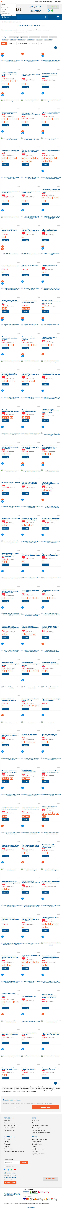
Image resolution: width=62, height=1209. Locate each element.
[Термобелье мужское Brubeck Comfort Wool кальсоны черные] (31, 542)
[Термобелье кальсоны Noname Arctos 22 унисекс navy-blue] (51, 100)
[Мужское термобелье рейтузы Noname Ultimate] (31, 178)
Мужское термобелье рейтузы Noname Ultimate (31, 191)
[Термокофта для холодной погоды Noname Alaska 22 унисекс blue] (11, 361)
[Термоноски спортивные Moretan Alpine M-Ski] (31, 289)
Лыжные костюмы (9, 1123)
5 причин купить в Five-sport (41, 1132)
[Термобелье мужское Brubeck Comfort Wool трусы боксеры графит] (11, 722)
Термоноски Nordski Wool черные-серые (49, 266)
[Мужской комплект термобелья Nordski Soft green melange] (31, 651)
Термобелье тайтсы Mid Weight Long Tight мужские (51, 699)
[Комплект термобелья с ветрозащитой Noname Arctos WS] (51, 651)
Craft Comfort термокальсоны (10, 265)
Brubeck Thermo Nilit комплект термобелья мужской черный (51, 519)
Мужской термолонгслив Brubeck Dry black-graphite (9, 771)
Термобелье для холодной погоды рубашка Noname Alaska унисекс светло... (49, 230)
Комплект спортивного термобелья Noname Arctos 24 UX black (30, 627)
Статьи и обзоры (9, 1149)
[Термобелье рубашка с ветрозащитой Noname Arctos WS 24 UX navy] (31, 434)
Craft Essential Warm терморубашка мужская (9, 699)
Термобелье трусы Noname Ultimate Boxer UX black (30, 1068)
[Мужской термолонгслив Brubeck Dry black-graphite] (11, 759)
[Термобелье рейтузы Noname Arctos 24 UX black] (31, 578)
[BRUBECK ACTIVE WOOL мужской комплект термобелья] (11, 470)
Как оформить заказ (38, 1149)
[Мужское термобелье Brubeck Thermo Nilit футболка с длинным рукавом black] (11, 542)
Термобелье (7, 1120)
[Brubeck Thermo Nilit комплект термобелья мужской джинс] (51, 869)
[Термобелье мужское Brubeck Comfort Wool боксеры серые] (51, 1021)
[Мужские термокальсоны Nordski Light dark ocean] (31, 982)
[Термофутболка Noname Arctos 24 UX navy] (31, 944)
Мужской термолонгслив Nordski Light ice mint (49, 807)
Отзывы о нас (36, 1123)
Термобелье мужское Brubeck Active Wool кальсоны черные (30, 845)
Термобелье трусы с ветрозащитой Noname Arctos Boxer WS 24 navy (30, 919)
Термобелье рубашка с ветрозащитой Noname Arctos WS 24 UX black (10, 447)
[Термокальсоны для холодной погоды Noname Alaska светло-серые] (51, 178)
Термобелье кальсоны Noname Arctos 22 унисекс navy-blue (51, 112)
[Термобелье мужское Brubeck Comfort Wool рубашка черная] (11, 833)
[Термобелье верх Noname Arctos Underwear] (51, 325)
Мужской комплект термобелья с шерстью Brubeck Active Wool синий (51, 302)
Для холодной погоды (34, 37)
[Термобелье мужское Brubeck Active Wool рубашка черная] (51, 542)
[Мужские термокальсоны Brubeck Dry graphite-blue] (31, 722)
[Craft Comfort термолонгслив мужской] (31, 254)
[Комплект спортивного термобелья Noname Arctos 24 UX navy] (11, 982)
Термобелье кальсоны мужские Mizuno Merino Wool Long (10, 919)
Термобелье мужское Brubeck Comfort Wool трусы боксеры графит (10, 735)
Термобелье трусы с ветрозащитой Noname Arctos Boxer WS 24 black (50, 411)
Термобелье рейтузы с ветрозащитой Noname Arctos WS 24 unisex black (10, 591)
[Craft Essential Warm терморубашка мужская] (11, 687)
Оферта (6, 1146)
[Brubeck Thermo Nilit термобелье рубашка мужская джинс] (31, 869)
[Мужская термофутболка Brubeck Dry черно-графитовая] (11, 869)
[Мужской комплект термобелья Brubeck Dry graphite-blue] (31, 759)
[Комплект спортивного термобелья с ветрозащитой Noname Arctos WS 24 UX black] (11, 615)
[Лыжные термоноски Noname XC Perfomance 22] (31, 687)
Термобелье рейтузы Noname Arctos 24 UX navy (50, 918)
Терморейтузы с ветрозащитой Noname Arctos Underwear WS (30, 374)
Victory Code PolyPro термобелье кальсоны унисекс (31, 113)
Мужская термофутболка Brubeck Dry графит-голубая (10, 1068)
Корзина (34, 1146)
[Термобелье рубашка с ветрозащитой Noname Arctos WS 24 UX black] (11, 434)
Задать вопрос (36, 1141)
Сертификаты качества (39, 1130)
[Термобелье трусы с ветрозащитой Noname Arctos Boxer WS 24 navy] (31, 906)
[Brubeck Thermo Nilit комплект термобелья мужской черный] (51, 507)
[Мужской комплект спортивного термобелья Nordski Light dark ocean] (51, 982)
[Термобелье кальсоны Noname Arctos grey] (11, 507)
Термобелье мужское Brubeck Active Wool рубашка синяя (10, 808)
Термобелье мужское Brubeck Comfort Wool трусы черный (10, 1033)
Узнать (24, 1162)
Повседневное (52, 37)
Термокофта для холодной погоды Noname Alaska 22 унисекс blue (9, 374)
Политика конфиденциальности (14, 1151)
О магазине (35, 1120)
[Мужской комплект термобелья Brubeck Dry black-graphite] (11, 651)
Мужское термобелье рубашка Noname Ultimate (11, 191)
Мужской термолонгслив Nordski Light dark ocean (29, 410)
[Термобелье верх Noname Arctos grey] (31, 1021)
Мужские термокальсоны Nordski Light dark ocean (29, 995)
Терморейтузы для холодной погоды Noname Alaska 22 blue (11, 151)
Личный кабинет (37, 1144)
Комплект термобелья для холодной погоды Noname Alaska (9, 74)
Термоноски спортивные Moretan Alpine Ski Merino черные (9, 230)
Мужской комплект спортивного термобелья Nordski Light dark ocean (49, 996)
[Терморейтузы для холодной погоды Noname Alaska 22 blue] (11, 138)
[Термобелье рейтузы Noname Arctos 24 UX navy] (51, 906)
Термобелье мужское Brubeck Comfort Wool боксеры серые (51, 1033)
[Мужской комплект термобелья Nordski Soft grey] (11, 398)
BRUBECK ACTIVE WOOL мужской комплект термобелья (11, 483)
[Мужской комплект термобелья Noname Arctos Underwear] (11, 325)
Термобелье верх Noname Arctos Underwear (49, 337)
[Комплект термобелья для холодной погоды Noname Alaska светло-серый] (31, 470)
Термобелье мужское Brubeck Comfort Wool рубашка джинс (30, 808)
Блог (2, 6)
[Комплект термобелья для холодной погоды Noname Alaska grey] (51, 61)
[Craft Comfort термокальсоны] (11, 254)
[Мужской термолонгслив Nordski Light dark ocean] (31, 398)
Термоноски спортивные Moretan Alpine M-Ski (29, 301)
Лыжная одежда (9, 1130)
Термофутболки (48, 39)
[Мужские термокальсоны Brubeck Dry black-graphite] (31, 507)
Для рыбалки (24, 37)
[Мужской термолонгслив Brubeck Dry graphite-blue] (51, 722)
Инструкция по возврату (39, 1139)
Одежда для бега (9, 1127)
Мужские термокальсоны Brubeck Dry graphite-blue (29, 735)
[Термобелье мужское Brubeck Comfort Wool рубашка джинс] (31, 795)
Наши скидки (36, 1127)
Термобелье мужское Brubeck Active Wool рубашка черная (51, 554)
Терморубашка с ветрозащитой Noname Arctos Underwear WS (50, 483)
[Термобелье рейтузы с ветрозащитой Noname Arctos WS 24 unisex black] (11, 578)
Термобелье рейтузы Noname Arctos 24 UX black (30, 591)
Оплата (3, 11)
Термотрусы (39, 39)
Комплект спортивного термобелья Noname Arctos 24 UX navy (10, 995)
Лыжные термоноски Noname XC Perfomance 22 (30, 699)
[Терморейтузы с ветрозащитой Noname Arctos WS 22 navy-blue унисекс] (31, 217)
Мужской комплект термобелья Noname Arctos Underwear (10, 338)
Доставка (3, 9)
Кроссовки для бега (10, 1125)
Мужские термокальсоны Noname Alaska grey (9, 112)
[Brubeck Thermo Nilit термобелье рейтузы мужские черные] (51, 361)
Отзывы (3, 4)
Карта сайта (35, 1151)
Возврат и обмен (5, 7)
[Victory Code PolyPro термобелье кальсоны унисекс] (31, 100)
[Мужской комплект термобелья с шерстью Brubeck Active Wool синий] (51, 289)
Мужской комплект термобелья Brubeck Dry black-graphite (11, 664)
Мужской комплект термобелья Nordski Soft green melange (31, 664)
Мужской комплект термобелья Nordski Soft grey (10, 410)
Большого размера (14, 37)
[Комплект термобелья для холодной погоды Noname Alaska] (11, 61)
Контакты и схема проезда (8, 15)
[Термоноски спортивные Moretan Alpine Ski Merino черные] (11, 217)
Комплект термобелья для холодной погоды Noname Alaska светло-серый (29, 483)
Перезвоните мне (53, 6)
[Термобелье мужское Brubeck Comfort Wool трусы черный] (11, 1021)
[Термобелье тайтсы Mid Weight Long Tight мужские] (51, 687)
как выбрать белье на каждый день (21, 31)
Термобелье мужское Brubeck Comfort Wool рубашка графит (51, 771)
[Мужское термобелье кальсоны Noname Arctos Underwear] (31, 325)
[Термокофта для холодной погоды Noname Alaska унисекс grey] (11, 289)
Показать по (34, 43)
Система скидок (5, 13)
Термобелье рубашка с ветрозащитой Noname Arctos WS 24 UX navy (30, 447)
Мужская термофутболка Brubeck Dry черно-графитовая (11, 882)
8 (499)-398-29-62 (35, 10)
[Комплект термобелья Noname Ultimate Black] (31, 61)
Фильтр (4, 43)
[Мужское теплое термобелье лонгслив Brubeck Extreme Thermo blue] (51, 615)
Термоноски (13, 39)
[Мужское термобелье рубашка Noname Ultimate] (11, 178)
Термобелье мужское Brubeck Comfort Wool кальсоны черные (31, 554)
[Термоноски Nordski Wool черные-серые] (51, 254)
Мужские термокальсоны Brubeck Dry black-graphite (29, 519)
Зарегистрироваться (38, 1153)
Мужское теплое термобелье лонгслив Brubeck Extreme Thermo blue (50, 627)
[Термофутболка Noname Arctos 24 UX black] (51, 578)
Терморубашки (30, 39)
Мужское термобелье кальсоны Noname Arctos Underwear (29, 338)
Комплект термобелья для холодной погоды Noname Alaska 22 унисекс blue (49, 447)
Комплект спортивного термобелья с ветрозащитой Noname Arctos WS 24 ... (10, 627)
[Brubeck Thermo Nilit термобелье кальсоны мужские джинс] (51, 833)
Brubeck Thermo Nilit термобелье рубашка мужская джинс (31, 882)
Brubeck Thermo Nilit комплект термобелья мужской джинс (51, 882)
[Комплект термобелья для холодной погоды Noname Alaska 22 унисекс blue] (51, 434)
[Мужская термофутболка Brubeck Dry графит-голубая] (11, 1056)
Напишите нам (11, 1182)
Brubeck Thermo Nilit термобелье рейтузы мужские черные (51, 374)
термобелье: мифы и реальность (41, 29)
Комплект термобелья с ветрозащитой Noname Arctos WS (50, 664)
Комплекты (44, 37)
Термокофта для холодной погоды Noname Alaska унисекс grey (11, 302)
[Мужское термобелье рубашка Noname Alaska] (51, 138)
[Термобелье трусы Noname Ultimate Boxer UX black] (31, 1056)
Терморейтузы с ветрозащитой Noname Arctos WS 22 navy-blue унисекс (30, 230)
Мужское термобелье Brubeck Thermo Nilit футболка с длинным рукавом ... (10, 555)
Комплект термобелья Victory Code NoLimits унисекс (50, 1068)
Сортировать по (11, 43)
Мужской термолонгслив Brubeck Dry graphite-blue (49, 735)
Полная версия (31, 1207)
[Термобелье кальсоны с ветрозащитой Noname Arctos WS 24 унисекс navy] (11, 944)
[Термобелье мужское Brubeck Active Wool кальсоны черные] (31, 833)
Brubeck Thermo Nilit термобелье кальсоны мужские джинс (48, 846)
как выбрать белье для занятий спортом (22, 29)
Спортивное (5, 39)
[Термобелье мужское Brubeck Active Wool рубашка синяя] (11, 795)
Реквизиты (7, 1144)
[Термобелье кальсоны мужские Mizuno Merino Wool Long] (11, 906)
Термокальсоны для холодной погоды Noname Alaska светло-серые (51, 191)
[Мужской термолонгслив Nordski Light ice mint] (51, 795)
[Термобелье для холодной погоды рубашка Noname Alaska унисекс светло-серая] (51, 217)
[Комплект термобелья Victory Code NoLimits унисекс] (51, 1056)
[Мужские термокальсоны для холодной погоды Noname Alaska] (31, 138)
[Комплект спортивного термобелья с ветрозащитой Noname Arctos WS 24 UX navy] (51, 944)
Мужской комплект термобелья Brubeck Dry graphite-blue (29, 772)
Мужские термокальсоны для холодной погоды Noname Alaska (30, 151)
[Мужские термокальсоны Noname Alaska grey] (11, 100)
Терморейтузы (21, 39)
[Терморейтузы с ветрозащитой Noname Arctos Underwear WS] (31, 361)
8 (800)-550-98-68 (35, 6)
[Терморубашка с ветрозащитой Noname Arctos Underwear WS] (51, 470)
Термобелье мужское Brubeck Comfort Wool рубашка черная (10, 845)
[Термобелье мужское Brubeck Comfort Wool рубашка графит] (51, 759)
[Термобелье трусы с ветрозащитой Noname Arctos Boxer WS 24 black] (51, 398)
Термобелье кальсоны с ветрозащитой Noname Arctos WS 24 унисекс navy (10, 957)
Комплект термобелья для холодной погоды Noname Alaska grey (49, 75)
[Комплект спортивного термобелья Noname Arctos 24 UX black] (31, 615)
